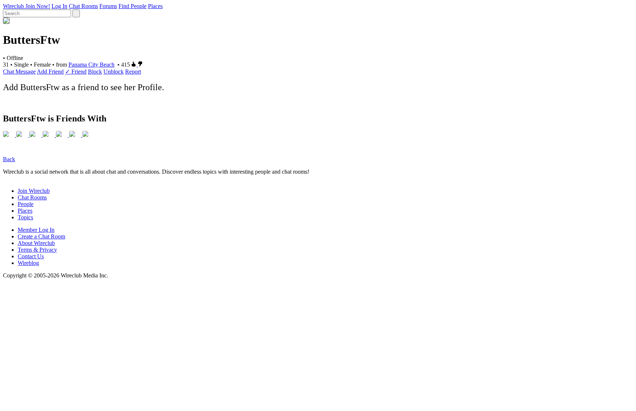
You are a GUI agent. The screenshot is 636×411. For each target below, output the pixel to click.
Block (95, 71)
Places (155, 6)
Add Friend (50, 71)
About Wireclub (36, 243)
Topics (25, 217)
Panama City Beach (91, 64)
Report (133, 71)
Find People (132, 6)
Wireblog (28, 263)
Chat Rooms (83, 6)
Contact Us (31, 256)
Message (25, 71)
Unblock (113, 71)
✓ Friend (75, 71)
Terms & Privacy (37, 250)
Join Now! (37, 6)
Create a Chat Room (41, 236)
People (25, 204)
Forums (108, 6)
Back (9, 159)
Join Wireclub (34, 191)
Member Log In (36, 230)
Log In (59, 6)
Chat (9, 71)
